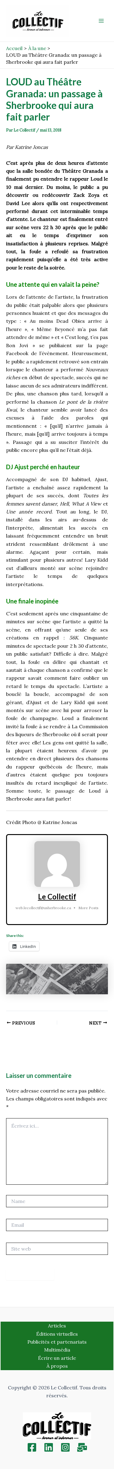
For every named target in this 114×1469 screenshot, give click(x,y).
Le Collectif (57, 896)
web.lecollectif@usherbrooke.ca (43, 908)
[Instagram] (65, 1447)
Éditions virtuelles (57, 1334)
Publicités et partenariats (57, 1342)
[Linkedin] (49, 1447)
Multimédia (57, 1350)
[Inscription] (82, 1447)
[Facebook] (32, 1447)
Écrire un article (57, 1358)
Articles (57, 1326)
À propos (57, 1366)
